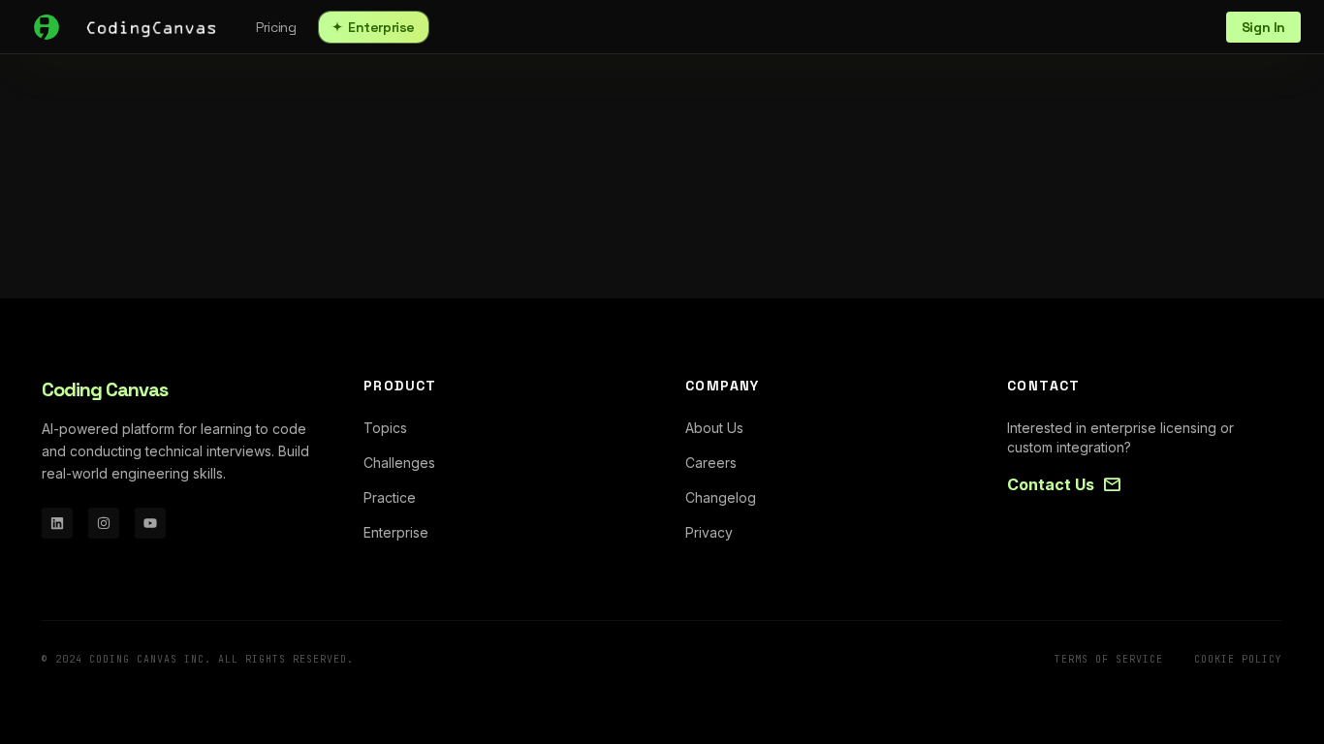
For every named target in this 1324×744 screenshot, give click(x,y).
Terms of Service (1109, 659)
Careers (711, 462)
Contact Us (1064, 484)
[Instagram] (103, 523)
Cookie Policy (1238, 659)
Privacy (709, 532)
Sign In (1263, 27)
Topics (385, 427)
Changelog (720, 497)
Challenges (399, 462)
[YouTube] (150, 523)
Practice (389, 497)
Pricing (276, 27)
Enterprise (373, 27)
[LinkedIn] (57, 523)
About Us (714, 427)
